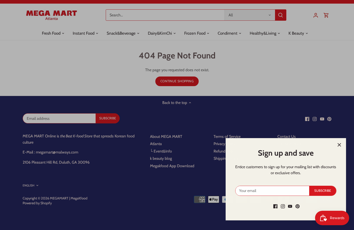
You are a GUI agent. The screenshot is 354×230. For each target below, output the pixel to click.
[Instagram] (281, 206)
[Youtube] (288, 206)
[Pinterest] (296, 206)
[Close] (337, 145)
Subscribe (321, 190)
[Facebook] (274, 206)
